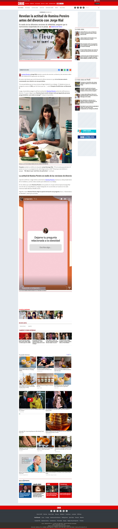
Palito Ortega (20, 7)
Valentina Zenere (35, 7)
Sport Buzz (71, 517)
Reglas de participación (73, 520)
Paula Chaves (62, 7)
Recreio (77, 517)
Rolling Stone (65, 517)
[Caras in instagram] (75, 8)
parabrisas (65, 484)
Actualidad (37, 3)
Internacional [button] (52, 3)
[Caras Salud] (87, 132)
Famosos (32, 3)
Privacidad (59, 520)
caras (52, 484)
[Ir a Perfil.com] (97, 1)
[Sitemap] (67, 511)
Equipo (64, 520)
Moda (47, 3)
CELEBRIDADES (42, 12)
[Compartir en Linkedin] (67, 70)
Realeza (43, 3)
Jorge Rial (30, 326)
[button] (45, 45)
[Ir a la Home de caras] (21, 4)
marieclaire (39, 484)
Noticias (27, 3)
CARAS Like (60, 3)
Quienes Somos (45, 520)
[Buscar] (98, 7)
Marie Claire (51, 514)
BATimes (79, 514)
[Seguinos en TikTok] (84, 8)
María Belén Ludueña (49, 7)
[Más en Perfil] (26, 481)
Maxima (82, 517)
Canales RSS (37, 520)
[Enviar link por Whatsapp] (65, 70)
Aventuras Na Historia (55, 517)
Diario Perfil (39, 514)
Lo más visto (79, 29)
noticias (25, 484)
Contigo (47, 517)
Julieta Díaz (42, 7)
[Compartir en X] (62, 70)
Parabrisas (68, 514)
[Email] (70, 70)
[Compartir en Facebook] (59, 70)
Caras (43, 517)
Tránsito (81, 520)
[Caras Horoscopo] (87, 138)
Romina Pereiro (26, 74)
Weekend (62, 514)
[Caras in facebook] (78, 8)
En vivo (97, 3)
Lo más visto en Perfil (82, 80)
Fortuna (57, 514)
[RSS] (64, 511)
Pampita (56, 7)
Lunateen (74, 514)
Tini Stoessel (27, 7)
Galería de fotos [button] (56, 27)
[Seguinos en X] (81, 8)
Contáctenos (53, 520)
